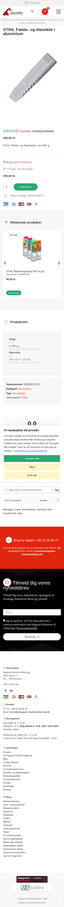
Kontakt (7, 783)
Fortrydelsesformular (13, 769)
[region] (32, 453)
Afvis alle (32, 475)
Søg (57, 489)
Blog (5, 759)
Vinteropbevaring (11, 828)
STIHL (24, 397)
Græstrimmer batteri (13, 849)
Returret (7, 765)
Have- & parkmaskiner (17, 20)
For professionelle (12, 835)
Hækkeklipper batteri (13, 845)
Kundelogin (8, 786)
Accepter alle (32, 458)
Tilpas (32, 467)
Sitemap (7, 789)
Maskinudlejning (11, 801)
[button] (32, 131)
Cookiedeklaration (12, 779)
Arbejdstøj (8, 815)
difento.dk (41, 902)
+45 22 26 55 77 (27, 195)
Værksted (7, 825)
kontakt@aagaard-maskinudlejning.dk (30, 711)
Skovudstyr (53, 20)
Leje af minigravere (12, 856)
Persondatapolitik (26, 628)
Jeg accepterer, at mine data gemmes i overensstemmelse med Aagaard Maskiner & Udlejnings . (29, 624)
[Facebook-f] (5, 690)
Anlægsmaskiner (11, 808)
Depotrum (8, 811)
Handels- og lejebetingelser (16, 772)
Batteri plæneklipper (13, 842)
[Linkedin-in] (11, 690)
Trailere (7, 818)
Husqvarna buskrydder (14, 852)
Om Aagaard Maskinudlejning (17, 755)
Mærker (7, 821)
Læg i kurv (25, 187)
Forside (4, 20)
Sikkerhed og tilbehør (36, 20)
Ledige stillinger (10, 762)
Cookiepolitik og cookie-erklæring (30, 450)
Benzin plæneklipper (13, 839)
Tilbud (6, 832)
